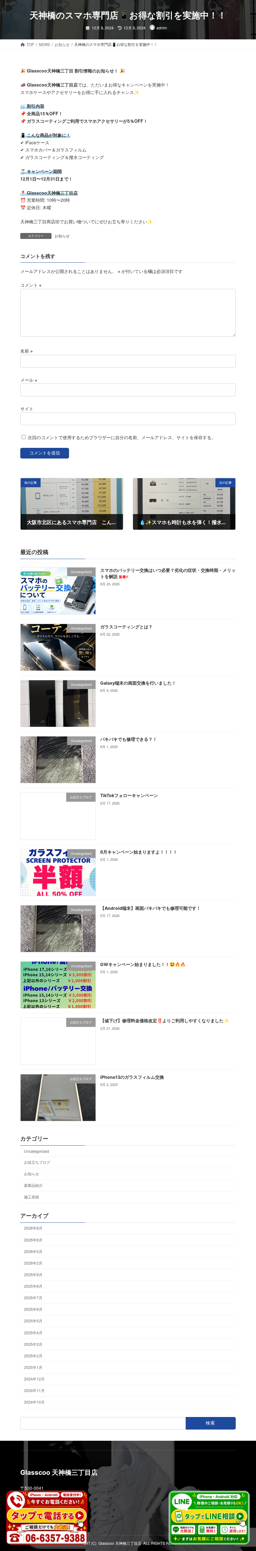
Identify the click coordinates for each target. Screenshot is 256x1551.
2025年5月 (33, 1321)
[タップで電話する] (46, 1518)
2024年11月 (34, 1390)
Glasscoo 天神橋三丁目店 (119, 1543)
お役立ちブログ (37, 1162)
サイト (26, 408)
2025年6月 (33, 1309)
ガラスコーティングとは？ (126, 626)
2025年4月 (33, 1332)
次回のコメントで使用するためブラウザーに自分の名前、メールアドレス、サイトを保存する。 (122, 437)
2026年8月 (33, 1228)
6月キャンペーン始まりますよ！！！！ (138, 852)
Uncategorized (36, 1151)
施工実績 (31, 1196)
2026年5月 (33, 1251)
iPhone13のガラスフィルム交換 (132, 1077)
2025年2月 (33, 1355)
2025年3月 (33, 1344)
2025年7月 (33, 1298)
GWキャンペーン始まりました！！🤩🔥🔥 (142, 964)
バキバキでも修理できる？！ (128, 739)
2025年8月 (33, 1286)
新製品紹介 (33, 1185)
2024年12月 (34, 1378)
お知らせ (62, 235)
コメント (31, 285)
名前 (26, 351)
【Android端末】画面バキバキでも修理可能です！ (150, 908)
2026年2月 (33, 1263)
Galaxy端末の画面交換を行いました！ (138, 683)
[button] (231, 15)
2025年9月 (33, 1274)
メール (28, 379)
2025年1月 (33, 1367)
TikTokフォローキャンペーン (129, 795)
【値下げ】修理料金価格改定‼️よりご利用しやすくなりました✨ (164, 1020)
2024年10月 (34, 1402)
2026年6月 (33, 1239)
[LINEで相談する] (209, 1518)
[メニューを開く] (194, 15)
